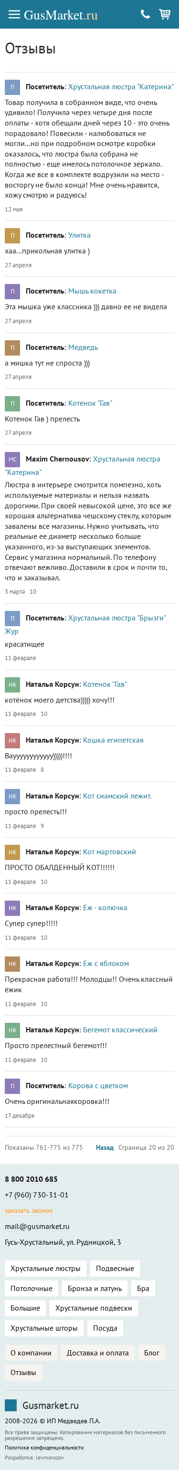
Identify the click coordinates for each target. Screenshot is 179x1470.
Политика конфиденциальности (44, 1448)
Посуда (105, 1328)
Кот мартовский (109, 851)
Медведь (83, 347)
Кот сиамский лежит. (117, 795)
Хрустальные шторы (44, 1328)
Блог (151, 1352)
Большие (25, 1307)
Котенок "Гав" (90, 403)
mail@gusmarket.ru (37, 1226)
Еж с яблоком (106, 963)
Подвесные (115, 1268)
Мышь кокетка (92, 290)
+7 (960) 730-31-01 (37, 1194)
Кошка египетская (113, 740)
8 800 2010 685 (31, 1179)
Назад (105, 1147)
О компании (31, 1352)
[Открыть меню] (14, 14)
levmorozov (50, 1457)
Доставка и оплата (98, 1352)
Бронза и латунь (95, 1288)
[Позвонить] (145, 14)
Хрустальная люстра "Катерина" (121, 86)
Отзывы (23, 1372)
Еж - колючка (105, 907)
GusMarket (61, 14)
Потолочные (32, 1288)
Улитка (79, 235)
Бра (143, 1288)
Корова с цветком (98, 1085)
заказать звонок (29, 1210)
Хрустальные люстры (46, 1268)
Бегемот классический (120, 1029)
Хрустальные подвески (93, 1307)
